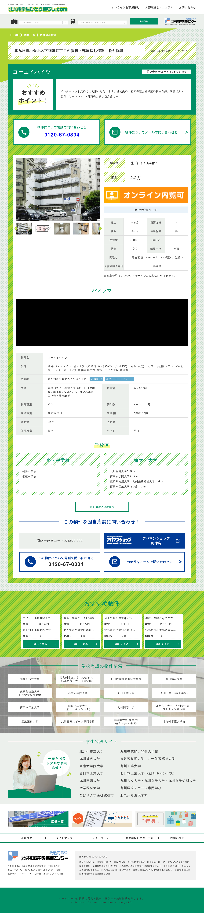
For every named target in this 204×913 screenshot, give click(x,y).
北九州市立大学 (30, 679)
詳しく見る (40, 644)
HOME (14, 35)
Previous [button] (16, 228)
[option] (58, 189)
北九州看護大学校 (174, 721)
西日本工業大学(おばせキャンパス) (78, 707)
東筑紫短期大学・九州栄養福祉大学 (147, 758)
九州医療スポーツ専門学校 (78, 721)
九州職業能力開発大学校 (126, 679)
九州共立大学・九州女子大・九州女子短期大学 (174, 707)
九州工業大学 (126, 693)
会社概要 (26, 838)
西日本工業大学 (30, 707)
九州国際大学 (126, 707)
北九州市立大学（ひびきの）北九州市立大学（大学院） (78, 678)
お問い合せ (177, 838)
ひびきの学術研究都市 (97, 795)
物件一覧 (29, 35)
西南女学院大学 (78, 693)
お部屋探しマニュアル (140, 838)
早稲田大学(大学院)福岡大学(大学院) (126, 721)
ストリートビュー (119, 379)
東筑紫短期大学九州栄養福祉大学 (30, 693)
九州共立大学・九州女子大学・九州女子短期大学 (158, 780)
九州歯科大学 (174, 679)
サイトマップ (64, 838)
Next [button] (100, 228)
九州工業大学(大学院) (174, 693)
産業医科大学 (30, 721)
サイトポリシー (102, 838)
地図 (96, 379)
